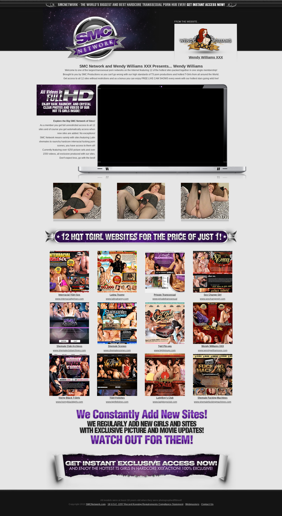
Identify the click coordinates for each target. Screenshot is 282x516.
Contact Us (207, 504)
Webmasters (192, 504)
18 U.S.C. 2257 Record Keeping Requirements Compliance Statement (145, 504)
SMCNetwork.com (96, 504)
